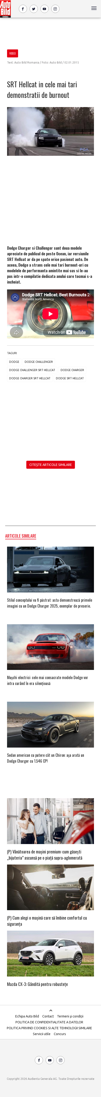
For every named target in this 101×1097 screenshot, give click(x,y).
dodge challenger (39, 361)
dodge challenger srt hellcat (32, 370)
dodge (14, 361)
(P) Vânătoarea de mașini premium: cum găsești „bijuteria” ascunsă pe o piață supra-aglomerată (44, 855)
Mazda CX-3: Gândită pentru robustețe (37, 984)
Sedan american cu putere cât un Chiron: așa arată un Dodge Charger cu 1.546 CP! (45, 758)
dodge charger (72, 370)
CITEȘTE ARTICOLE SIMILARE (50, 465)
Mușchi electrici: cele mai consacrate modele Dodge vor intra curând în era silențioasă (47, 680)
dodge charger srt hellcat (29, 378)
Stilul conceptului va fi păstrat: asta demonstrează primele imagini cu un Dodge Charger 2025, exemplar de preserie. (49, 603)
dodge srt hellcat (70, 378)
